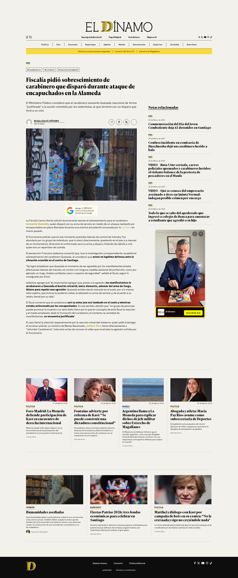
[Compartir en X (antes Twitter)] (126, 122)
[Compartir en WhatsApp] (134, 122)
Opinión (107, 44)
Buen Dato (192, 44)
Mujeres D (152, 37)
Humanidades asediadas (45, 512)
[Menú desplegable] (27, 37)
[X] (198, 563)
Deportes (157, 44)
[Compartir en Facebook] (119, 122)
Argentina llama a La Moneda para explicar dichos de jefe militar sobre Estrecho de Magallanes (139, 418)
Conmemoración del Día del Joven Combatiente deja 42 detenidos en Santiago (179, 126)
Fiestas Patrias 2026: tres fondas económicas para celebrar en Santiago (115, 516)
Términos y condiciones (125, 570)
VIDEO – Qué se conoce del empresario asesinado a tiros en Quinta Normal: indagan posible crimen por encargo (176, 194)
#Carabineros (34, 69)
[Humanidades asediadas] (55, 489)
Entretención (139, 44)
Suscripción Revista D (91, 37)
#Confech (49, 69)
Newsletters (134, 37)
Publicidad (107, 570)
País (58, 44)
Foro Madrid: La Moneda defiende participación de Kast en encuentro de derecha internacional (46, 416)
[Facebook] (199, 37)
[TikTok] (211, 37)
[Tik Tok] (211, 563)
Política (45, 44)
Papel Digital (115, 37)
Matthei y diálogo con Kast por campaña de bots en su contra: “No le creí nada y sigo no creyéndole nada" (183, 516)
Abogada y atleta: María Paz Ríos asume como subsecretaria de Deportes (190, 414)
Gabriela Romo (79, 439)
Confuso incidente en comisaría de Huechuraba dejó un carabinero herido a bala (177, 146)
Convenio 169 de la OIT (125, 51)
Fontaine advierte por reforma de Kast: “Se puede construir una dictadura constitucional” (95, 416)
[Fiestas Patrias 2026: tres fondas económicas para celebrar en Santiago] (119, 489)
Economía (72, 44)
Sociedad (174, 44)
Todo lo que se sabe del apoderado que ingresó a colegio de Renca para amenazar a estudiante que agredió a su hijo (179, 216)
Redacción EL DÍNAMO (46, 120)
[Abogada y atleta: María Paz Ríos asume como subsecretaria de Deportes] (191, 390)
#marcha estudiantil (68, 69)
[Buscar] (30, 37)
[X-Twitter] (202, 37)
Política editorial (137, 563)
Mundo (122, 44)
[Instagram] (208, 37)
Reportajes (90, 44)
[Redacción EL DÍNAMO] (29, 122)
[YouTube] (205, 37)
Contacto (118, 563)
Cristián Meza (31, 437)
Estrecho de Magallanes (149, 51)
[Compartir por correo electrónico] (111, 122)
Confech (126, 227)
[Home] (119, 26)
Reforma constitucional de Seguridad (94, 51)
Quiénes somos (100, 563)
